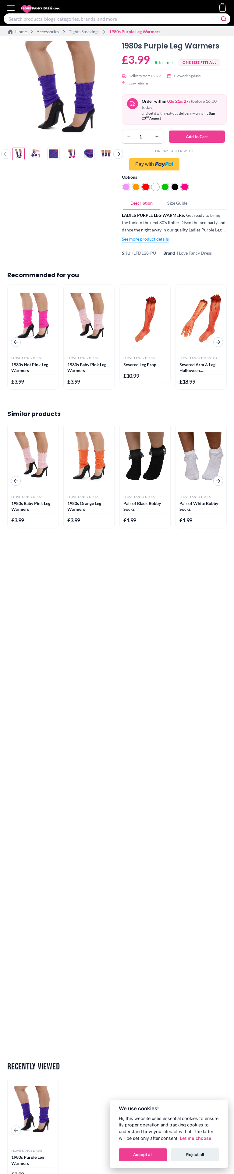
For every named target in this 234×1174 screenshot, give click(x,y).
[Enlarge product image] (62, 91)
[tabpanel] (174, 227)
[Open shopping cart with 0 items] (222, 7)
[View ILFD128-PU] (18, 154)
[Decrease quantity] (129, 136)
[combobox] (117, 18)
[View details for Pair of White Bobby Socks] (201, 457)
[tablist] (174, 203)
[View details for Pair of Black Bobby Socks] (145, 457)
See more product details (145, 239)
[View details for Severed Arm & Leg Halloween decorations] (201, 318)
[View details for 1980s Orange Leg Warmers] (89, 457)
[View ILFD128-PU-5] (88, 154)
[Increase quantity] (157, 136)
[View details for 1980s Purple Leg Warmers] (33, 1111)
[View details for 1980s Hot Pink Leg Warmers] (33, 318)
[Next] (118, 154)
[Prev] (6, 154)
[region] (62, 92)
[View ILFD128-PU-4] (71, 154)
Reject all (195, 1154)
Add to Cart (197, 136)
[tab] (141, 203)
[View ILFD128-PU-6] (106, 154)
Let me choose (195, 1138)
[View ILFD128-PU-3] (53, 154)
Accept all (142, 1154)
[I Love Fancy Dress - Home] (46, 9)
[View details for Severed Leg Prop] (145, 318)
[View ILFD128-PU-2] (36, 154)
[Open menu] (11, 7)
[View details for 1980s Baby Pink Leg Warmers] (89, 318)
